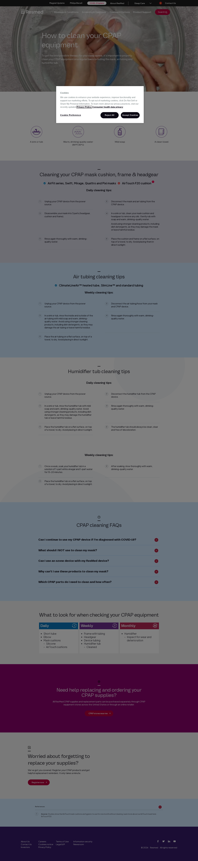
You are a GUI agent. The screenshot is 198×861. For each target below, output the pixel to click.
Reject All (109, 115)
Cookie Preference (70, 115)
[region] (100, 104)
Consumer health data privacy (107, 107)
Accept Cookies (130, 115)
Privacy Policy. (84, 107)
